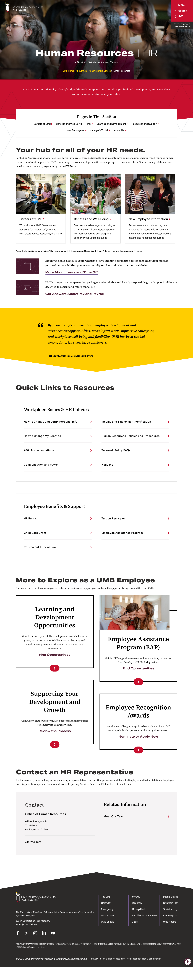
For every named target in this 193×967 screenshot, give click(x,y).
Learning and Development (111, 123)
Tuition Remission (113, 518)
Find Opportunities (54, 654)
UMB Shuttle (107, 921)
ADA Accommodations (39, 450)
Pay (89, 123)
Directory (137, 902)
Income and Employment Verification (126, 421)
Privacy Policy (98, 958)
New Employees (75, 130)
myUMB (136, 896)
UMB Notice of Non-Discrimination (30, 947)
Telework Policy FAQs (116, 450)
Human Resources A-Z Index (126, 251)
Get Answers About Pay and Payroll (74, 294)
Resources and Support (144, 123)
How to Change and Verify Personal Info (50, 421)
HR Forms (30, 518)
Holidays (107, 464)
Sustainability (170, 909)
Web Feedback (134, 958)
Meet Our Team (114, 816)
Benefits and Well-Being (69, 123)
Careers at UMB (42, 123)
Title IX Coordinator (164, 944)
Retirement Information (40, 547)
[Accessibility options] (188, 962)
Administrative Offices (100, 71)
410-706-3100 (30, 924)
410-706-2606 (33, 842)
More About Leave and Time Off (71, 272)
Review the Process (54, 731)
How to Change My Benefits (42, 436)
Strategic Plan (170, 902)
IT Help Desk (139, 909)
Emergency (107, 909)
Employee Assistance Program (122, 533)
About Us (119, 130)
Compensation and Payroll (41, 464)
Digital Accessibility (115, 958)
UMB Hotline (169, 921)
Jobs (135, 921)
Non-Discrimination (151, 958)
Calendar (106, 902)
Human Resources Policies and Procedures (130, 436)
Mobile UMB (107, 915)
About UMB (81, 71)
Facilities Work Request (144, 915)
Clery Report (170, 915)
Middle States (170, 896)
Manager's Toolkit (99, 130)
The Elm (105, 896)
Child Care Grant (35, 533)
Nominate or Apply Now (138, 736)
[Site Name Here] (24, 7)
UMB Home (68, 71)
